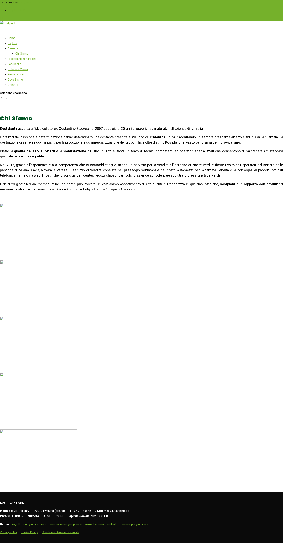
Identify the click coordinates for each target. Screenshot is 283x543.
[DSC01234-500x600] (38, 257)
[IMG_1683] (38, 370)
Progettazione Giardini (22, 59)
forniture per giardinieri (134, 524)
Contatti (13, 85)
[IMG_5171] (38, 427)
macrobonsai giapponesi (66, 524)
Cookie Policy (29, 532)
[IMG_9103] (38, 483)
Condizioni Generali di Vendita (60, 532)
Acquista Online (18, 10)
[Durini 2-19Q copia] (38, 314)
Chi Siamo (21, 53)
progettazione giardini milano (29, 524)
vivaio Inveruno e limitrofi (100, 524)
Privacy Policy (8, 532)
